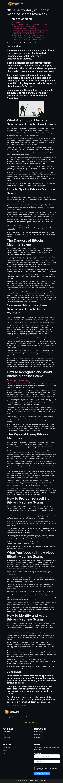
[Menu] (53, 4)
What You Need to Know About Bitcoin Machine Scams (29, 37)
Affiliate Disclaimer (34, 780)
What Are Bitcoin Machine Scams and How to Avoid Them (30, 24)
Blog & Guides (6, 747)
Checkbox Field (38, 766)
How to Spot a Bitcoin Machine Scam (24, 26)
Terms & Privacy (43, 780)
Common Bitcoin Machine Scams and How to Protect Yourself (31, 30)
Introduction (17, 22)
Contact (5, 753)
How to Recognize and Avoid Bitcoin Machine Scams (28, 32)
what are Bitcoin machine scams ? (21, 705)
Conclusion (16, 41)
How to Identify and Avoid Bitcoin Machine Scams (27, 39)
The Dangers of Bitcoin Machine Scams (24, 28)
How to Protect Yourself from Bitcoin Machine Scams (28, 35)
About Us (5, 750)
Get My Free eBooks (42, 773)
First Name (37, 753)
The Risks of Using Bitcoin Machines (24, 33)
